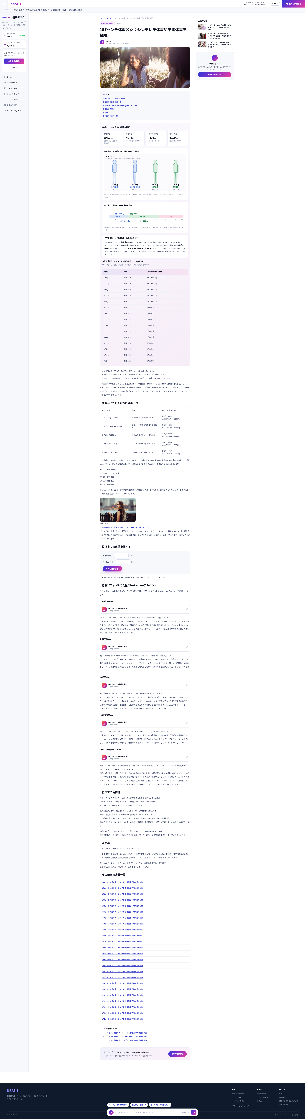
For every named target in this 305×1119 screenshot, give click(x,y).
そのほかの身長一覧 (110, 116)
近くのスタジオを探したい (160, 1105)
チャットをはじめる (215, 74)
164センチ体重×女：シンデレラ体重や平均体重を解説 (122, 959)
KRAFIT (16, 4)
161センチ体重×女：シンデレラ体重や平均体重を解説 (122, 941)
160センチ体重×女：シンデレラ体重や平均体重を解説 (122, 935)
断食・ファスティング (240, 1106)
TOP (101, 18)
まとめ (105, 112)
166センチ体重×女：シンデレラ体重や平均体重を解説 (122, 971)
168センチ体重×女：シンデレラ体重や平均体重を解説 (122, 983)
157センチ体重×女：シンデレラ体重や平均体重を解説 (122, 918)
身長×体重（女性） (107, 23)
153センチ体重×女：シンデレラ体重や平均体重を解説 (122, 900)
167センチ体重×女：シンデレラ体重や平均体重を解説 (122, 977)
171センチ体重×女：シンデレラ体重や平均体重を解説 (122, 1001)
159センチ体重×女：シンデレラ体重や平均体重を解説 (122, 929)
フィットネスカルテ (13, 88)
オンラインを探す (14, 110)
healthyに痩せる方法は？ (118, 1105)
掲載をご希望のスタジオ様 (288, 1101)
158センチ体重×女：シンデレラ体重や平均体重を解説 (122, 923)
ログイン (275, 4)
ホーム (8, 77)
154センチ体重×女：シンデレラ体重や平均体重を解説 (122, 906)
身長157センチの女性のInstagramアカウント (120, 105)
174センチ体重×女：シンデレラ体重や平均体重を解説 (122, 1019)
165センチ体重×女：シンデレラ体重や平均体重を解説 (122, 965)
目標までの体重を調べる (112, 102)
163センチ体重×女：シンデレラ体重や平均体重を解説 (122, 953)
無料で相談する (293, 3)
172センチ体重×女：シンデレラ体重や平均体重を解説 (122, 1007)
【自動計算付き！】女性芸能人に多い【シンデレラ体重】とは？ (126, 527)
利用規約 (295, 1115)
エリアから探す (237, 1097)
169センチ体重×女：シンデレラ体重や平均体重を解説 (122, 989)
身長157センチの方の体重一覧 (114, 98)
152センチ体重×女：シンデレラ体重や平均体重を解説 (122, 894)
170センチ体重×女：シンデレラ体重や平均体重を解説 (122, 995)
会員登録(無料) (14, 61)
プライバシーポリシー (282, 1115)
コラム (108, 18)
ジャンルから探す (238, 1093)
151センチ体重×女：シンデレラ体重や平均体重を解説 (122, 888)
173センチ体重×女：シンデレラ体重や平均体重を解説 (122, 1013)
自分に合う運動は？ (139, 1105)
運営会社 (282, 1097)
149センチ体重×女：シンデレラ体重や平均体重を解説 (122, 882)
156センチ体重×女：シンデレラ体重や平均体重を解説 (122, 912)
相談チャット (11, 82)
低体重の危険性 (108, 109)
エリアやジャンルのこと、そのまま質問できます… (135, 1112)
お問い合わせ (284, 1105)
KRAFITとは (283, 1093)
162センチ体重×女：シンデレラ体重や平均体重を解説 (122, 947)
